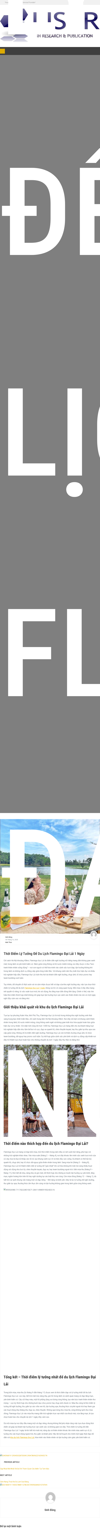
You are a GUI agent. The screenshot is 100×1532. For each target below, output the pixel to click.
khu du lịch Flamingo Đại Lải (22, 1437)
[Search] (97, 59)
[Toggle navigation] (2, 51)
